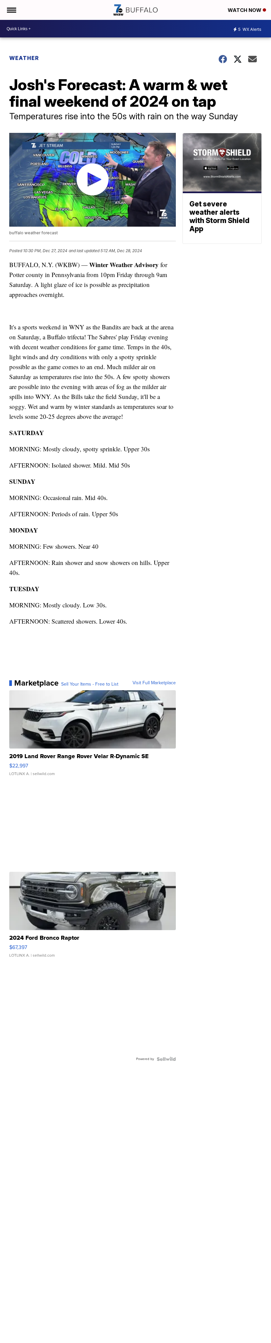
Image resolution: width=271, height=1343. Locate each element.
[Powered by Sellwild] (166, 1059)
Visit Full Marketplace (154, 683)
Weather (24, 58)
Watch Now (245, 10)
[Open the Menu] (11, 10)
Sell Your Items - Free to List (89, 684)
